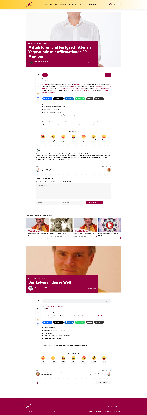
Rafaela (37, 287)
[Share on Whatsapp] (38, 86)
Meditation (85, 315)
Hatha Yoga (32, 43)
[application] (76, 74)
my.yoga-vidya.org (43, 155)
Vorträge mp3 (77, 345)
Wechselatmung (105, 88)
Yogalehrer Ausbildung (79, 317)
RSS (48, 80)
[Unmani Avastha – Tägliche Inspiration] (85, 225)
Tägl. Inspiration (39, 278)
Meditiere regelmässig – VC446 (52, 112)
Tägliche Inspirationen (68, 345)
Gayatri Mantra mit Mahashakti (52, 338)
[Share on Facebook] (38, 79)
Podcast (38, 43)
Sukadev (50, 315)
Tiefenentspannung (80, 88)
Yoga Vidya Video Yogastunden (81, 90)
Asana (56, 122)
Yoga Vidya (71, 86)
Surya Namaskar (81, 122)
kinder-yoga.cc (90, 154)
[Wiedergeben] (45, 75)
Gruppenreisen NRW (49, 327)
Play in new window (51, 78)
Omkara (38, 61)
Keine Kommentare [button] (104, 382)
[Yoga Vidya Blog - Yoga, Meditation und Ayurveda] (29, 4)
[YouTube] (116, 406)
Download (60, 78)
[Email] (38, 94)
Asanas (58, 88)
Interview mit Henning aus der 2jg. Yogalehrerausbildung (59, 115)
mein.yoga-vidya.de (54, 155)
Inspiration (50, 345)
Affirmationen (77, 84)
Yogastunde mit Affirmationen (72, 124)
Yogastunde (46, 43)
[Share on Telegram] (38, 90)
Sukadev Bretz (99, 86)
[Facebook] (114, 406)
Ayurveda (71, 317)
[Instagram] (118, 406)
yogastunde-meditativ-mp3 (100, 124)
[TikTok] (120, 406)
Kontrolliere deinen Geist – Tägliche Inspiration (57, 336)
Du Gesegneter (48, 333)
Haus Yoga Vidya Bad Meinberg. (98, 315)
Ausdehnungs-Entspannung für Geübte (54, 330)
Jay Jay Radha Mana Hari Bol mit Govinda (55, 107)
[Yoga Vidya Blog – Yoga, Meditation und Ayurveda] (28, 406)
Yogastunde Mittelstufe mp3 (86, 124)
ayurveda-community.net (103, 154)
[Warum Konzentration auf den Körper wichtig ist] (109, 225)
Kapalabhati (97, 88)
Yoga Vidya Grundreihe (68, 88)
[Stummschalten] (108, 75)
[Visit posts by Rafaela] (30, 288)
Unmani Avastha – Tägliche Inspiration (84, 234)
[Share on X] (38, 83)
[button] (112, 4)
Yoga (95, 90)
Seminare (58, 317)
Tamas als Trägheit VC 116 (51, 104)
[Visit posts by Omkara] (30, 62)
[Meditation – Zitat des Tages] (61, 225)
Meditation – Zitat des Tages (51, 109)
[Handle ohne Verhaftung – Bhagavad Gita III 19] (37, 225)
